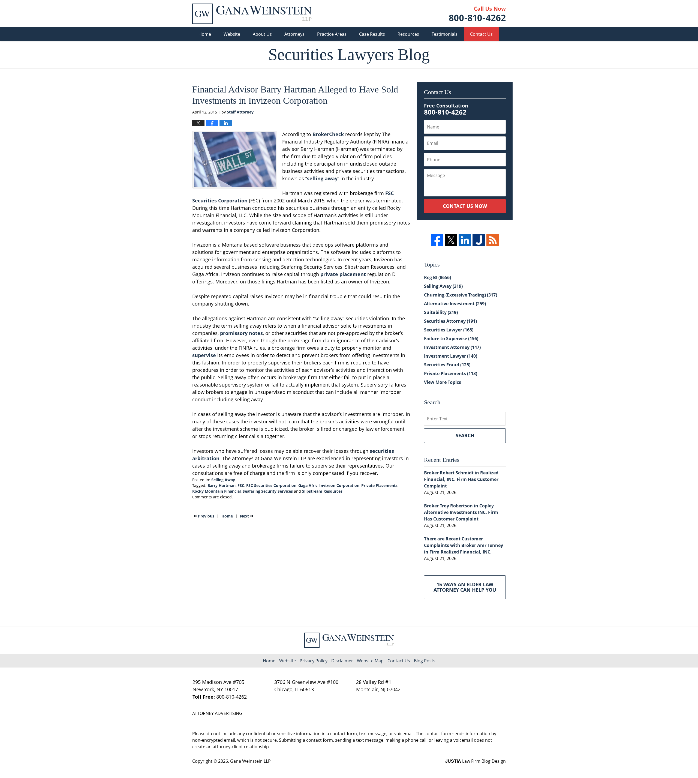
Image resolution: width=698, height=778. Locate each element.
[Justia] (479, 240)
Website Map (370, 661)
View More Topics (442, 382)
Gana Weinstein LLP (250, 761)
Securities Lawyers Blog (252, 14)
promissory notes (241, 333)
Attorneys (294, 34)
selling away (322, 178)
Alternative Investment (455, 304)
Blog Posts (424, 661)
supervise (204, 355)
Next (246, 515)
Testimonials (445, 34)
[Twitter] (451, 240)
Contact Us (481, 34)
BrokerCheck (328, 134)
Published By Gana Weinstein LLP (477, 13)
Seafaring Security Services (268, 491)
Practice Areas (332, 34)
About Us (262, 34)
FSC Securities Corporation (271, 485)
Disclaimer (342, 661)
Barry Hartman (221, 485)
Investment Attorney (452, 347)
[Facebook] (437, 240)
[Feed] (492, 240)
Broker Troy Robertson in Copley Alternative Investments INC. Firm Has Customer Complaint (461, 512)
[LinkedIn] (465, 240)
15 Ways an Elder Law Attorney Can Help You (465, 587)
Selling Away (223, 479)
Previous (204, 515)
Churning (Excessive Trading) (460, 295)
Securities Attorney (450, 321)
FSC (240, 485)
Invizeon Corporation (339, 485)
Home (204, 34)
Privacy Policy (313, 661)
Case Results (372, 34)
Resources (408, 34)
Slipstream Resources (322, 491)
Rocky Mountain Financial (216, 491)
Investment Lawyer (450, 356)
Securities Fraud (447, 365)
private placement (343, 274)
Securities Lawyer (448, 330)
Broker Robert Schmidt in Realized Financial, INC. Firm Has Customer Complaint (461, 479)
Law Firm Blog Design (475, 761)
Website (232, 34)
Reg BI (437, 277)
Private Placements (379, 485)
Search (465, 435)
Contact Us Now (465, 206)
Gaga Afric (307, 485)
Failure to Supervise (451, 339)
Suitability (441, 312)
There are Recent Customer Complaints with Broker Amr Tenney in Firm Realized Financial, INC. (463, 545)
